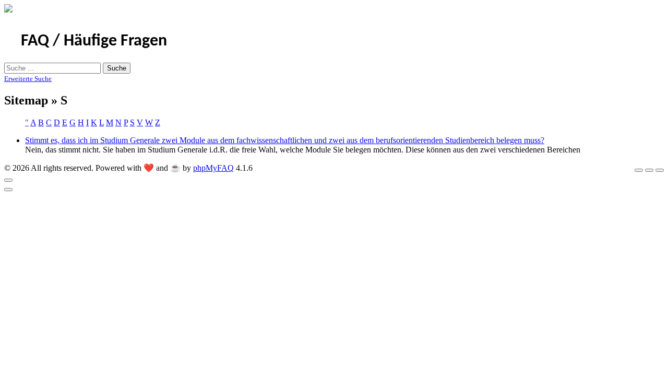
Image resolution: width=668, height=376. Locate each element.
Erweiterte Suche (28, 79)
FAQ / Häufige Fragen (94, 41)
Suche (116, 68)
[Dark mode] (649, 170)
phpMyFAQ (213, 167)
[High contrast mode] (659, 170)
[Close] (8, 180)
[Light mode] (639, 170)
